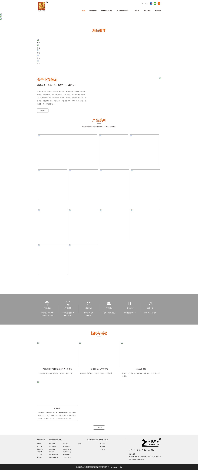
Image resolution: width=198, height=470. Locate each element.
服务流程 (102, 443)
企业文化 (39, 446)
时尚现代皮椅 (52, 446)
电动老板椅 (52, 449)
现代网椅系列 (67, 452)
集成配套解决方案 (123, 10)
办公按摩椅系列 (53, 454)
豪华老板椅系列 (53, 457)
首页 (83, 10)
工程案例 (136, 10)
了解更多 (43, 110)
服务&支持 (147, 10)
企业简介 (39, 443)
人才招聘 (39, 454)
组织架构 (39, 452)
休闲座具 (65, 443)
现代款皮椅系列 (67, 449)
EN (142, 3)
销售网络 (102, 446)
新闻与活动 (40, 449)
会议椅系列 (66, 454)
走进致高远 (93, 10)
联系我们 (39, 457)
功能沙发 (51, 452)
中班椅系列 (66, 446)
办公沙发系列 (67, 457)
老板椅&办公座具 (106, 10)
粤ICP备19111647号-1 (115, 467)
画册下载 (102, 449)
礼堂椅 (79, 443)
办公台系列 (52, 443)
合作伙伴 (158, 10)
